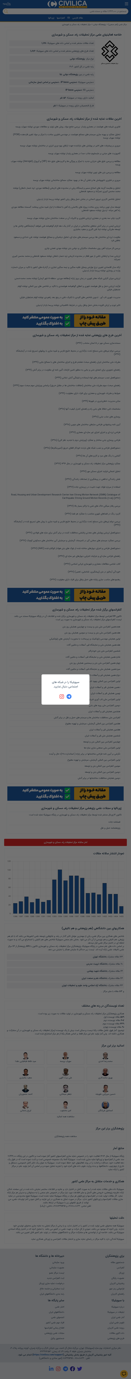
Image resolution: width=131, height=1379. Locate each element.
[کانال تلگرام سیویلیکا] (69, 696)
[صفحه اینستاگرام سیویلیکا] (62, 696)
